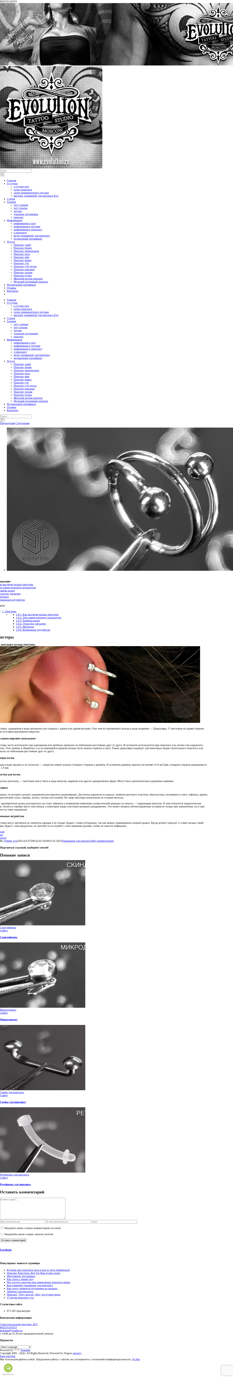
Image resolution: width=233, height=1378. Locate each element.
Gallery (4, 930)
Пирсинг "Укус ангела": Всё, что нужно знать (33, 1294)
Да (134, 1359)
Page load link (7, 1356)
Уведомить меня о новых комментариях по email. (32, 1228)
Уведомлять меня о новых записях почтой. (29, 1234)
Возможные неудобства (33, 629)
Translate (25, 1350)
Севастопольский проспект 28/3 (18, 1324)
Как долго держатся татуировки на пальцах (32, 1288)
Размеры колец (28, 620)
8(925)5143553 (8, 1327)
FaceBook (6, 1249)
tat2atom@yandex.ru (11, 1330)
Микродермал (8, 1009)
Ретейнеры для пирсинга (14, 1174)
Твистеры (9, 611)
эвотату (77, 1353)
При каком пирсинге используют (38, 617)
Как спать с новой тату (20, 1279)
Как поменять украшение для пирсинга (30, 1285)
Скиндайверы (8, 927)
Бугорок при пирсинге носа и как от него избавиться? (38, 1270)
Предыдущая (7, 423)
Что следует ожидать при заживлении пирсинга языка (38, 1282)
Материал (25, 626)
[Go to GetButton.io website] (8, 1374)
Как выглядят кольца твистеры (37, 614)
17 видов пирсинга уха (20, 1297)
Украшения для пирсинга (77, 840)
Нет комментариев (103, 840)
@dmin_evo (10, 840)
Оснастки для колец (31, 623)
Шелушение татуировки (21, 1276)
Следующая (22, 423)
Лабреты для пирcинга (20, 1291)
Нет (138, 1359)
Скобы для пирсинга (12, 1092)
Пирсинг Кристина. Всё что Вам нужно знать (33, 1273)
